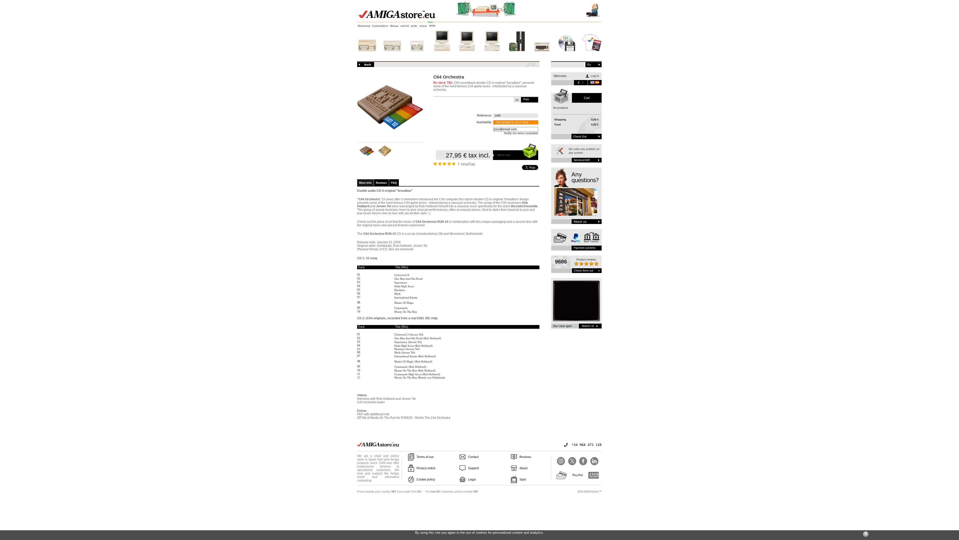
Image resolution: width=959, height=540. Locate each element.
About (523, 468)
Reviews (381, 182)
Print (526, 99)
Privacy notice (426, 468)
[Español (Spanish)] (597, 82)
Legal (472, 479)
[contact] (576, 196)
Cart (587, 98)
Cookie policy (426, 479)
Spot (522, 479)
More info (365, 182)
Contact (473, 457)
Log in (595, 76)
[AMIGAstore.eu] (479, 17)
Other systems (542, 55)
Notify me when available (521, 133)
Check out (579, 136)
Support (473, 468)
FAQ (394, 182)
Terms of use (425, 457)
